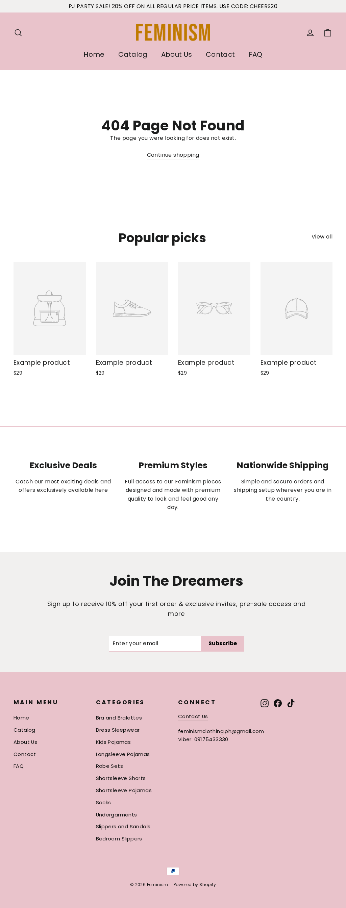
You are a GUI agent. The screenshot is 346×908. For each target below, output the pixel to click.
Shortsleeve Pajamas (124, 790)
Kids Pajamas (113, 742)
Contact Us (193, 716)
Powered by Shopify (195, 884)
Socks (103, 802)
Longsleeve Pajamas (123, 754)
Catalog (133, 54)
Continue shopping (173, 155)
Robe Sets (109, 766)
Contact (220, 54)
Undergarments (116, 814)
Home (94, 54)
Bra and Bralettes (119, 717)
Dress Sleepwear (118, 729)
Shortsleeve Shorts (121, 778)
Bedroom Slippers (119, 838)
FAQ (256, 54)
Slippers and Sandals (123, 826)
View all (322, 237)
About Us (176, 54)
